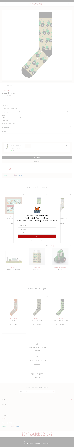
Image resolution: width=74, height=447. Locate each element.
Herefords (13, 320)
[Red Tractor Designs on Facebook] (7, 169)
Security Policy (46, 443)
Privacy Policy (38, 443)
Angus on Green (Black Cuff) (60, 320)
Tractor (60, 269)
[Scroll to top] (72, 441)
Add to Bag (37, 157)
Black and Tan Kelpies (36, 320)
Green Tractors (37, 269)
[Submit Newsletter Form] (53, 391)
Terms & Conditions (28, 443)
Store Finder (37, 161)
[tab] (37, 81)
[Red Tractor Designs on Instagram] (10, 169)
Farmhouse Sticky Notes (13, 269)
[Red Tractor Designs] (37, 4)
